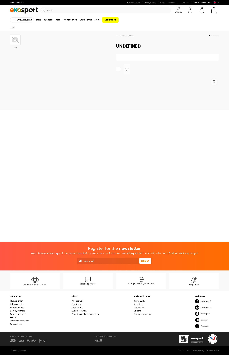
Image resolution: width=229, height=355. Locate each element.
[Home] (24, 10)
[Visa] (21, 341)
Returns (13, 317)
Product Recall (16, 324)
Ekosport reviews (17, 307)
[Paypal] (32, 341)
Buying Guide (139, 301)
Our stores (76, 304)
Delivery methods (17, 311)
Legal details (77, 307)
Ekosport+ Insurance (142, 314)
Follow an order (17, 304)
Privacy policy (198, 350)
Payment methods (18, 314)
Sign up (145, 261)
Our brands (86, 19)
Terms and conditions (19, 320)
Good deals (138, 304)
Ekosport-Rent (139, 307)
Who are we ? (77, 301)
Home (12, 27)
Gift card (137, 311)
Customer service (133, 3)
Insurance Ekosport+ (167, 3)
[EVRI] (98, 340)
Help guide (184, 3)
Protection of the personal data (85, 314)
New (97, 19)
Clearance (110, 19)
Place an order (16, 301)
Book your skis (150, 3)
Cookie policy (213, 350)
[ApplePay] (42, 341)
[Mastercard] (13, 340)
